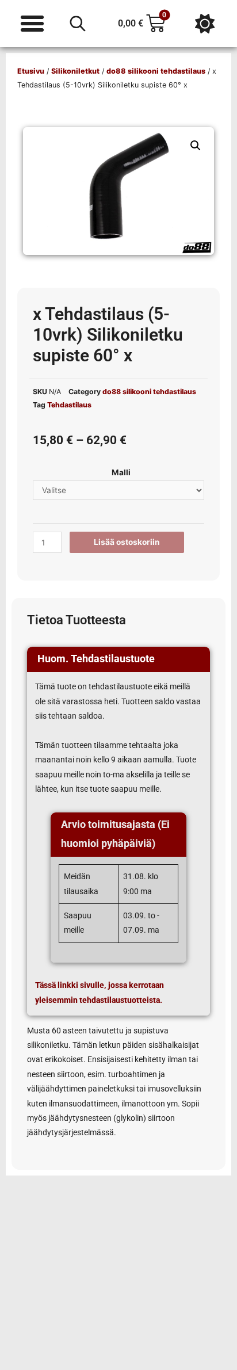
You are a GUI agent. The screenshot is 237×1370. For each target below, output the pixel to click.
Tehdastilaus (69, 404)
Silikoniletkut (75, 71)
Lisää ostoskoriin (127, 542)
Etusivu (30, 71)
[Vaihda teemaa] (204, 23)
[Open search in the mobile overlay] (77, 23)
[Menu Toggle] (32, 23)
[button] (195, 145)
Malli (121, 472)
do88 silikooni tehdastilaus (155, 71)
